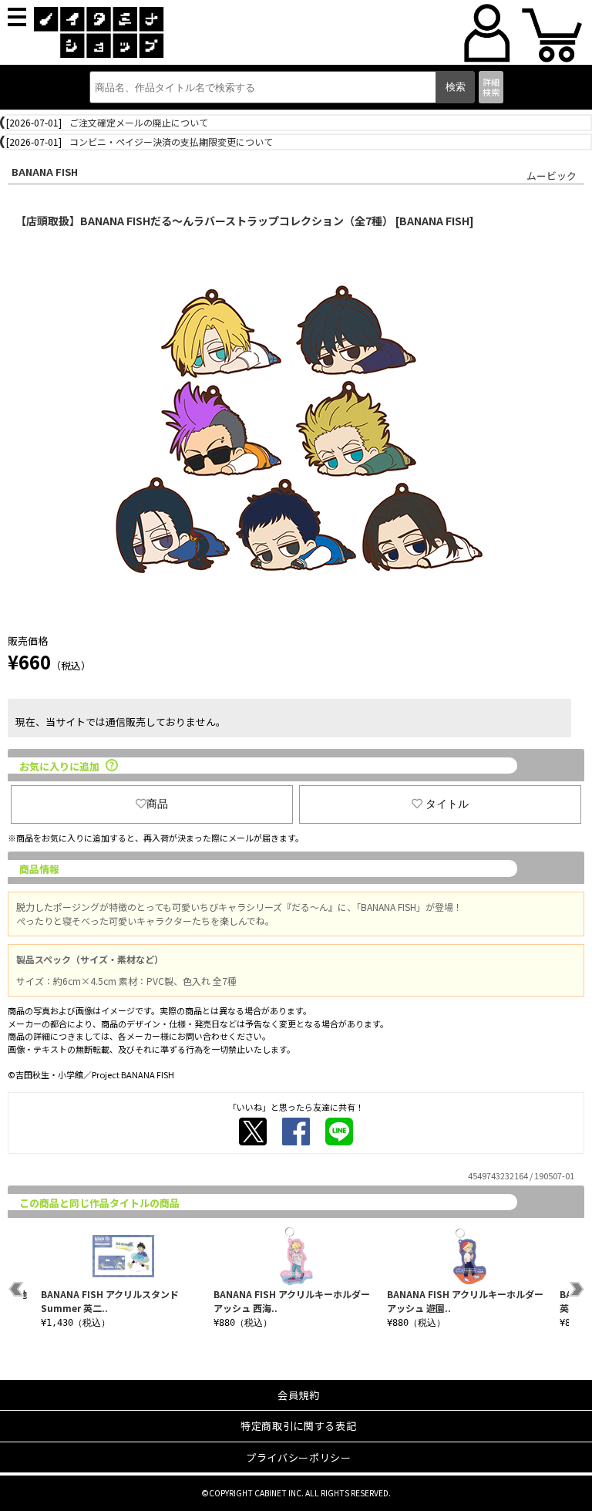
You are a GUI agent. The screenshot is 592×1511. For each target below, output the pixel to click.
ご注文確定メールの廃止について (138, 122)
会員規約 (299, 1395)
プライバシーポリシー (299, 1457)
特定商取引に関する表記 (298, 1425)
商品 (157, 804)
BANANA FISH (45, 171)
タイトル (447, 804)
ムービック (551, 175)
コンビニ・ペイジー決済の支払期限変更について (171, 141)
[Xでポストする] (253, 1131)
